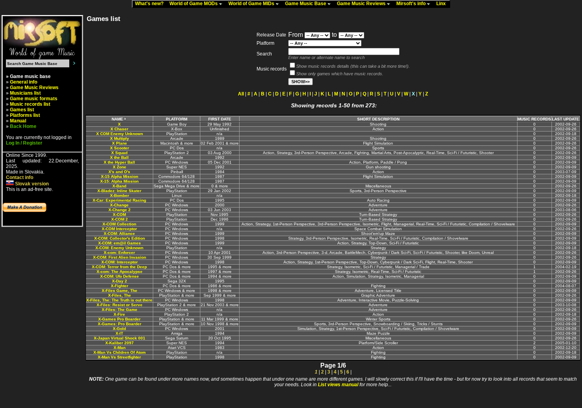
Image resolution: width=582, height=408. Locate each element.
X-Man (120, 347)
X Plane (119, 143)
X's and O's (119, 172)
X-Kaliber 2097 (119, 343)
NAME (117, 119)
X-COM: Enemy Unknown (119, 248)
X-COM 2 (119, 219)
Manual (18, 121)
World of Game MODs (194, 3)
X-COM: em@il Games (119, 243)
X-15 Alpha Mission (119, 176)
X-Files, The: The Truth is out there (119, 300)
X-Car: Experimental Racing (119, 200)
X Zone (119, 167)
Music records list (30, 104)
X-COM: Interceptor (119, 262)
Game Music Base (306, 3)
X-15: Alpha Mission (119, 181)
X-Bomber (119, 195)
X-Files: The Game (119, 309)
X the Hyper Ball (119, 162)
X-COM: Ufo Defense (119, 276)
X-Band (119, 186)
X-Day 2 (119, 281)
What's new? (151, 3)
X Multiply (119, 138)
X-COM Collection (119, 224)
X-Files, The (119, 295)
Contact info (19, 177)
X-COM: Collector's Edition (119, 238)
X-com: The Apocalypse (120, 271)
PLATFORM (176, 119)
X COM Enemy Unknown (119, 134)
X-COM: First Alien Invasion (119, 257)
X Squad (119, 153)
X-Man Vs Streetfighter (119, 357)
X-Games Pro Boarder (119, 319)
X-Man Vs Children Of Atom (119, 352)
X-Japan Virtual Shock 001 (119, 338)
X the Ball (119, 157)
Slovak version (31, 184)
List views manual (338, 384)
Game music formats (33, 98)
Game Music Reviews (362, 3)
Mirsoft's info (411, 3)
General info (23, 82)
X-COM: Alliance (119, 233)
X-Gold (119, 328)
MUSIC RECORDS (534, 119)
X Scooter (119, 148)
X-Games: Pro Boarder (119, 324)
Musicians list (25, 93)
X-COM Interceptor (119, 229)
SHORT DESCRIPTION (378, 119)
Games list (22, 109)
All (241, 94)
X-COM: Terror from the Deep (119, 267)
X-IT (119, 333)
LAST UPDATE (565, 119)
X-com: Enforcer (119, 252)
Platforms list (25, 115)
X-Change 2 (119, 210)
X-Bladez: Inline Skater (119, 191)
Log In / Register (24, 143)
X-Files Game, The (119, 290)
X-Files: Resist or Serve (120, 305)
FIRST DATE (219, 119)
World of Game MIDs (252, 3)
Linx (442, 3)
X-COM (119, 214)
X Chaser (119, 129)
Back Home (23, 126)
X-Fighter (119, 286)
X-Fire (119, 314)
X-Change (119, 205)
